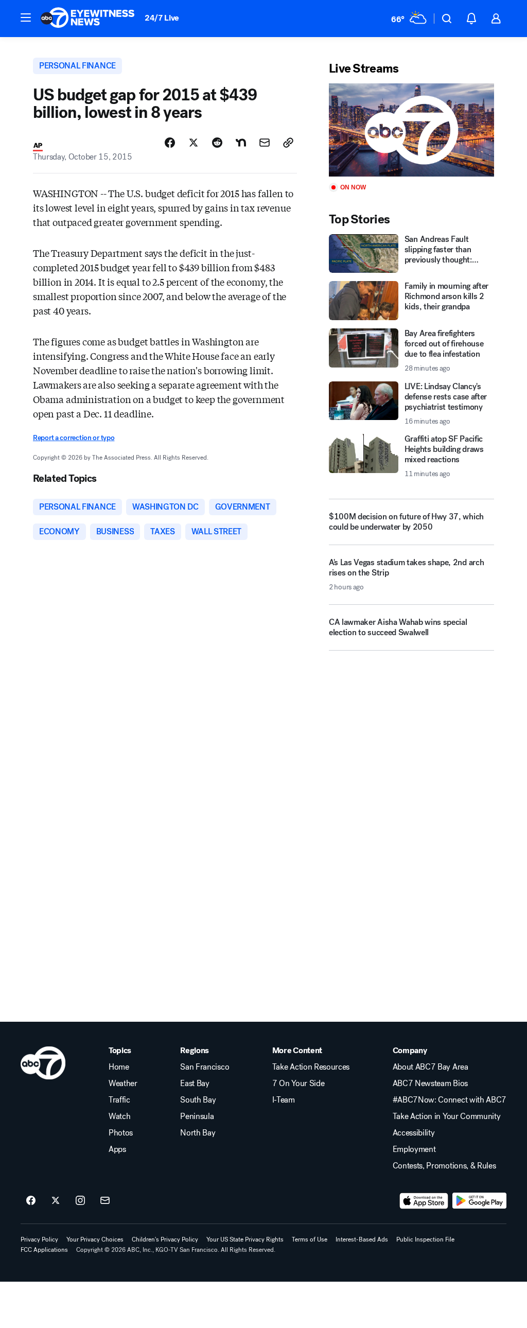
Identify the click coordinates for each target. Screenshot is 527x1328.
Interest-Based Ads (362, 1239)
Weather (123, 1083)
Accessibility (414, 1133)
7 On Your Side (298, 1083)
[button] (26, 17)
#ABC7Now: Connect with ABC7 (449, 1100)
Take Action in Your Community (447, 1116)
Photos (121, 1133)
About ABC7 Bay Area (430, 1067)
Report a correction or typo (73, 438)
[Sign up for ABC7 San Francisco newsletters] (105, 1201)
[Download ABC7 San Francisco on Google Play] (479, 1201)
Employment (414, 1149)
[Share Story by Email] (264, 142)
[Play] (411, 130)
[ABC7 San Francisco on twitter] (55, 1201)
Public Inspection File (425, 1239)
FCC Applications (44, 1250)
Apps (117, 1149)
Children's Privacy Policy (165, 1239)
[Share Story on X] (193, 142)
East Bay (194, 1083)
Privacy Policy (39, 1239)
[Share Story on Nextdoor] (241, 142)
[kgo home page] (43, 1062)
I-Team (283, 1100)
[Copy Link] (288, 142)
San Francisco (204, 1067)
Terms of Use (309, 1239)
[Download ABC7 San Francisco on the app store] (424, 1201)
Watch (119, 1116)
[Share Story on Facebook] (170, 142)
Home (119, 1067)
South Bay (198, 1100)
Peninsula (197, 1116)
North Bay (197, 1133)
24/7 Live (162, 17)
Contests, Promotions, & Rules (444, 1166)
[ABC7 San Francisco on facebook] (31, 1201)
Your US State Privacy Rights (245, 1239)
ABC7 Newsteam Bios (430, 1083)
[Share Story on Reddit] (217, 142)
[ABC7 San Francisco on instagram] (80, 1201)
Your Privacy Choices (95, 1239)
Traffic (119, 1100)
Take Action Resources (310, 1067)
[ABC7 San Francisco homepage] (87, 18)
